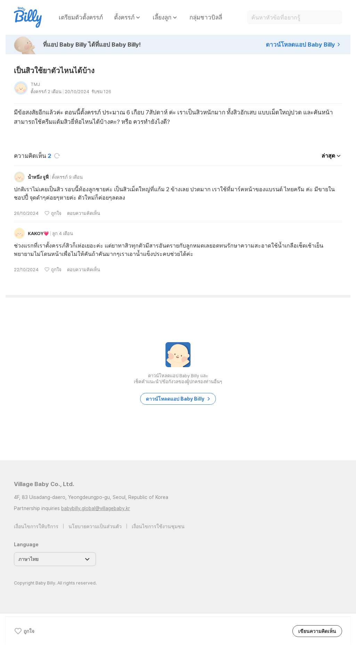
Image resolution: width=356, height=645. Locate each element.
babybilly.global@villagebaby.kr (95, 508)
